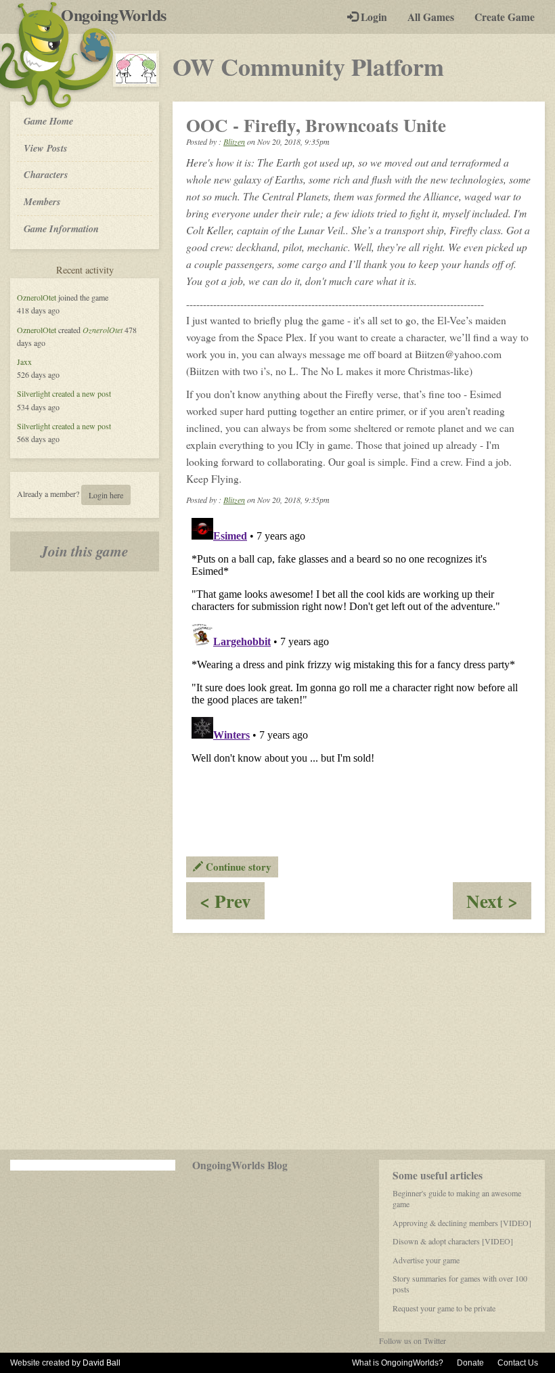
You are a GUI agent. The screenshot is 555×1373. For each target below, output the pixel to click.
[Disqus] (358, 682)
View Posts (46, 148)
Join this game (85, 551)
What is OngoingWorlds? (397, 1363)
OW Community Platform (308, 66)
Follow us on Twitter (412, 1340)
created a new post (81, 393)
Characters (45, 174)
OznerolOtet (36, 297)
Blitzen (234, 141)
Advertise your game (426, 1260)
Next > (498, 903)
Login (372, 16)
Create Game (504, 16)
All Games (430, 16)
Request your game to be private (444, 1308)
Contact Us (517, 1363)
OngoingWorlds (119, 15)
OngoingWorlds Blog (240, 1165)
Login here (106, 494)
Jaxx (24, 361)
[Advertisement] (277, 1041)
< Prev (232, 903)
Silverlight (33, 393)
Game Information (61, 228)
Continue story (237, 866)
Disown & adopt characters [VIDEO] (453, 1241)
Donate (470, 1363)
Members (42, 201)
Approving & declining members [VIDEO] (462, 1222)
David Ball (101, 1363)
